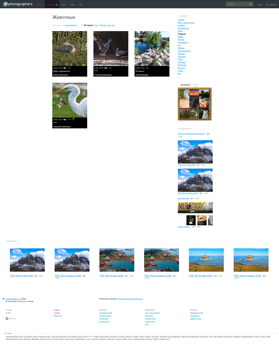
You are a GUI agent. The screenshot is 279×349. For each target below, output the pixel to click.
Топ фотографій (105, 316)
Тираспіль (111, 339)
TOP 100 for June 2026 (111, 276)
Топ (63, 4)
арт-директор (73, 336)
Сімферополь (80, 339)
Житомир (155, 336)
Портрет (181, 54)
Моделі (181, 40)
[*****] (110, 48)
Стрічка (39, 4)
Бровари (122, 336)
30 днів (103, 25)
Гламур (181, 20)
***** (96, 71)
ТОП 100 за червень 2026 (158, 276)
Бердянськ (114, 336)
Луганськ (256, 336)
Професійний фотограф (14, 336)
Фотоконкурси (104, 321)
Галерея (52, 4)
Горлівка (135, 336)
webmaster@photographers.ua (130, 299)
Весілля (181, 68)
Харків (124, 339)
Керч (211, 336)
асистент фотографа (59, 336)
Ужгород (118, 339)
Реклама (181, 62)
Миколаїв (35, 339)
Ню (179, 45)
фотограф (28, 336)
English (8, 313)
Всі (179, 74)
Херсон (130, 339)
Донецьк (148, 336)
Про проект (149, 316)
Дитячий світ (183, 28)
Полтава (56, 339)
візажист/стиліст (45, 336)
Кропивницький (247, 336)
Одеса (49, 339)
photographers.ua (13, 299)
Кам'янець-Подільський (190, 336)
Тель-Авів (94, 339)
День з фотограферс (152, 313)
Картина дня (185, 84)
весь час (111, 25)
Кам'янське (204, 336)
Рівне (62, 339)
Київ (215, 336)
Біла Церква (104, 336)
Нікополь (43, 339)
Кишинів (220, 336)
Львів (268, 336)
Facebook (12, 318)
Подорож (182, 57)
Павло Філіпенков (141, 75)
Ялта (168, 339)
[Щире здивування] (69, 48)
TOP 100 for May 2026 (200, 276)
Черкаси (149, 339)
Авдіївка (96, 336)
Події (147, 324)
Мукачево (27, 339)
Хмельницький (139, 339)
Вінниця (129, 336)
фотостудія (82, 336)
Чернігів (155, 339)
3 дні (96, 25)
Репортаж (182, 65)
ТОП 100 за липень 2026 (188, 193)
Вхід (259, 4)
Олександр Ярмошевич (103, 75)
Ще (72, 4)
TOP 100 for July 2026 (186, 165)
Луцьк (263, 336)
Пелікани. (140, 71)
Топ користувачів (105, 313)
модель (35, 336)
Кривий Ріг (236, 336)
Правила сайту (150, 318)
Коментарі (57, 316)
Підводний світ (184, 51)
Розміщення (194, 316)
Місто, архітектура (186, 23)
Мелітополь (18, 339)
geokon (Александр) (60, 75)
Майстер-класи (196, 318)
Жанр (180, 31)
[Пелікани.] (152, 48)
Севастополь (69, 339)
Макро (180, 37)
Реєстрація (270, 4)
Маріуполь (10, 339)
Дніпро (141, 336)
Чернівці (162, 339)
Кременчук (228, 336)
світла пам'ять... (184, 227)
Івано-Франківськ (174, 336)
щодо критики (183, 198)
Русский (9, 310)
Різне (180, 59)
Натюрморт (183, 42)
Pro (81, 4)
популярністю (71, 25)
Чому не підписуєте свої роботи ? (191, 134)
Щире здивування (61, 71)
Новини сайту (150, 321)
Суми (88, 339)
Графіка (181, 25)
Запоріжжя (163, 336)
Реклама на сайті (196, 313)
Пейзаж (181, 48)
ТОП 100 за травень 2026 (247, 276)
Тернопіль (102, 339)
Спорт (180, 71)
